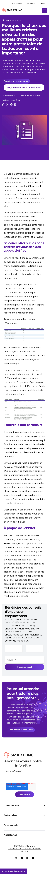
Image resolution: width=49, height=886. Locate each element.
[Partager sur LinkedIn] (15, 104)
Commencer (11, 805)
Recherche (31, 3)
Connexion (18, 3)
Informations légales (31, 848)
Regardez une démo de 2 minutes (24, 87)
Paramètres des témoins (13, 871)
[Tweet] (7, 104)
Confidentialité (15, 848)
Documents (11, 825)
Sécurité (24, 851)
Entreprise (10, 815)
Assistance (10, 835)
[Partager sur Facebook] (11, 104)
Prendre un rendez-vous (16, 81)
